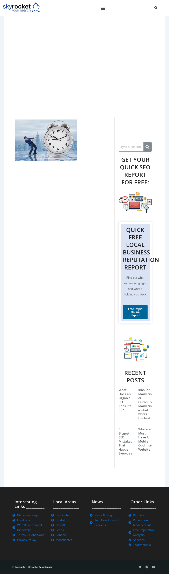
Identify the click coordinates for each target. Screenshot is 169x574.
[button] (102, 8)
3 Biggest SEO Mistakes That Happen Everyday (125, 441)
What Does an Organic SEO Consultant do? (127, 400)
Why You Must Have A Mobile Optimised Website (146, 439)
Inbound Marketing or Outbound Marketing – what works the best (145, 404)
